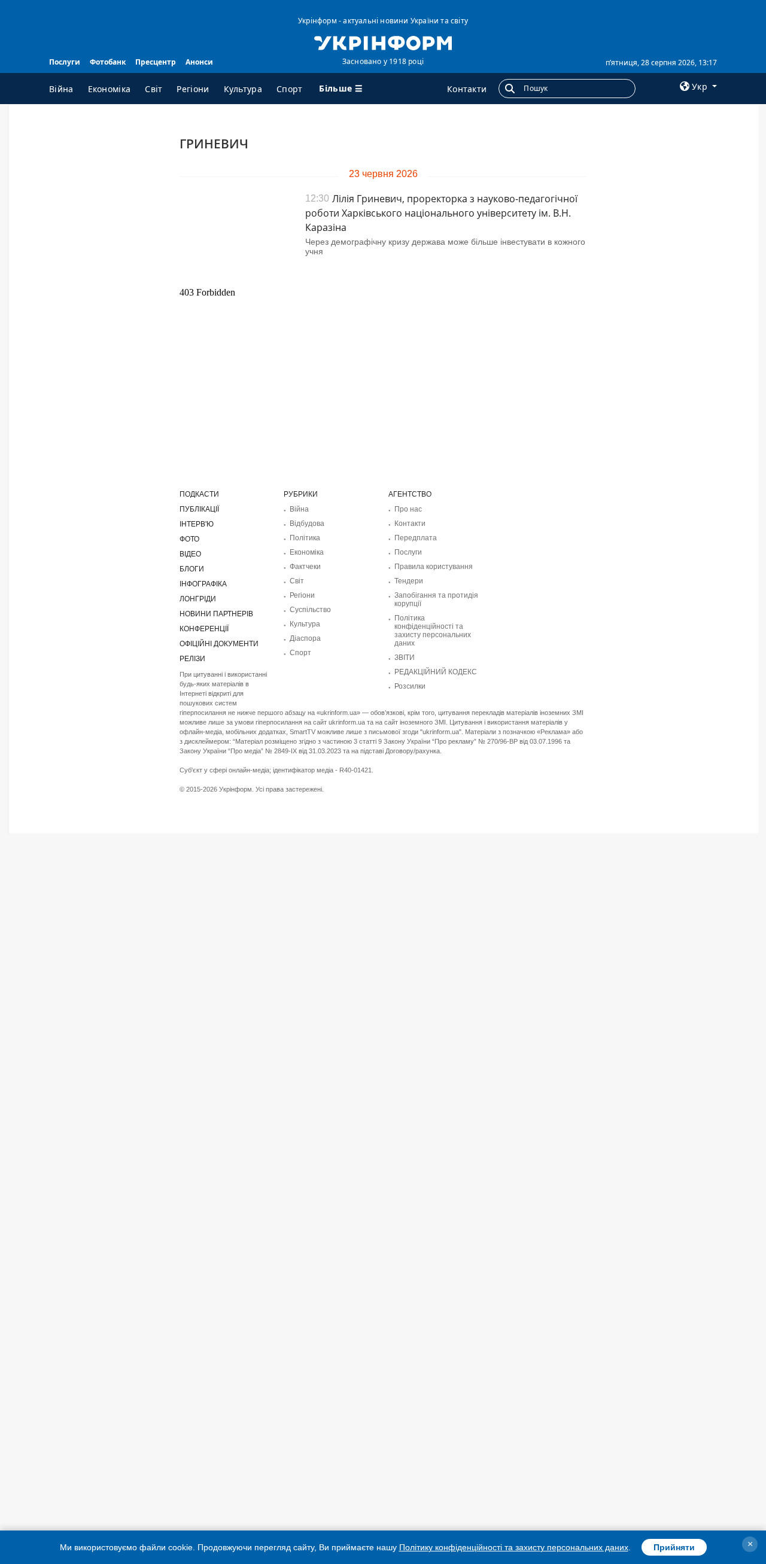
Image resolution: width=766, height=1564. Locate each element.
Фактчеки (305, 566)
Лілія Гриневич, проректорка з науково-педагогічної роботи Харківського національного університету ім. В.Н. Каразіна (441, 213)
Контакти (467, 89)
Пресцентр (155, 62)
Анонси (199, 62)
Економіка (109, 89)
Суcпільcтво (310, 609)
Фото (189, 539)
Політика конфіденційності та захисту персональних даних (432, 630)
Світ (153, 89)
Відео (190, 554)
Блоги (192, 569)
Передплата (415, 538)
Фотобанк (108, 62)
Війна (61, 89)
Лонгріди (198, 599)
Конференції (204, 629)
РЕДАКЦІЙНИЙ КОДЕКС (435, 672)
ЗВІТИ (404, 657)
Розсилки (409, 686)
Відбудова (307, 523)
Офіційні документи (219, 644)
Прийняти (674, 1547)
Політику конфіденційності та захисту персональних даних (513, 1547)
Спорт (289, 89)
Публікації (199, 509)
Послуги (64, 62)
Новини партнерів (216, 614)
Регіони (193, 89)
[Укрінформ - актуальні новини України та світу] (382, 41)
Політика (305, 538)
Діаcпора (305, 638)
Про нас (408, 509)
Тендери (408, 581)
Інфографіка (203, 584)
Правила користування (433, 566)
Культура (243, 89)
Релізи (192, 659)
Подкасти (199, 494)
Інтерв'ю (197, 524)
